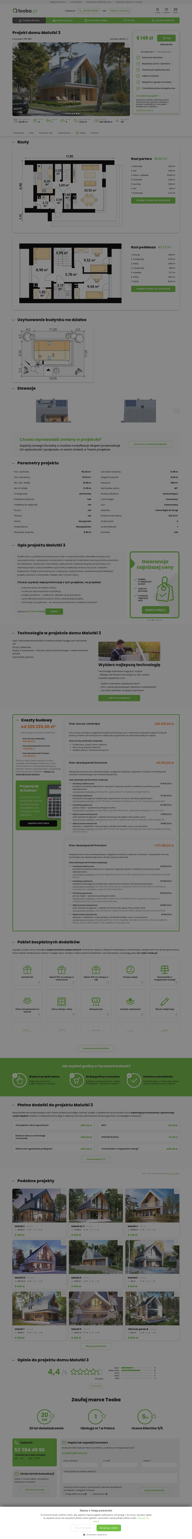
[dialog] (96, 769)
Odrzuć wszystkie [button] (83, 1527)
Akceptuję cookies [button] (109, 1527)
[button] (96, 1534)
